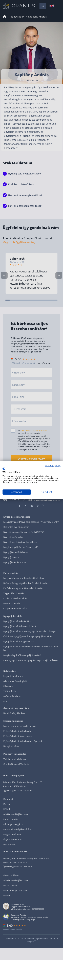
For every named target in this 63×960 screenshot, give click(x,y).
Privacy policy (52, 465)
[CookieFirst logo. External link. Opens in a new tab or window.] (4, 468)
